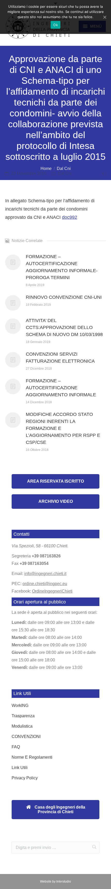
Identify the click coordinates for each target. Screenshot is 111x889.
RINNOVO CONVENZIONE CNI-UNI (64, 297)
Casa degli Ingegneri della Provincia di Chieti (59, 809)
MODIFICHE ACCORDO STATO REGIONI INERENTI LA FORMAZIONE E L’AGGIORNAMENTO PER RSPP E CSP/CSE (63, 428)
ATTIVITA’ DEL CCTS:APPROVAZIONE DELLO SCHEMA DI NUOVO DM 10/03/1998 (64, 327)
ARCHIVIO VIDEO (55, 501)
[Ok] (104, 17)
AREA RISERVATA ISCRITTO (55, 481)
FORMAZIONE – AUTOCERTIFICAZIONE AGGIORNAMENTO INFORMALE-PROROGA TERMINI (62, 267)
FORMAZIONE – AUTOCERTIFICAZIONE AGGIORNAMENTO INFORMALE (61, 387)
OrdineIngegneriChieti (52, 591)
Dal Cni (64, 168)
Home (46, 168)
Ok (55, 25)
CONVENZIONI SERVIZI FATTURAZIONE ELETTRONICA (60, 358)
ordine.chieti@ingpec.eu (44, 583)
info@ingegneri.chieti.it (45, 573)
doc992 (69, 217)
